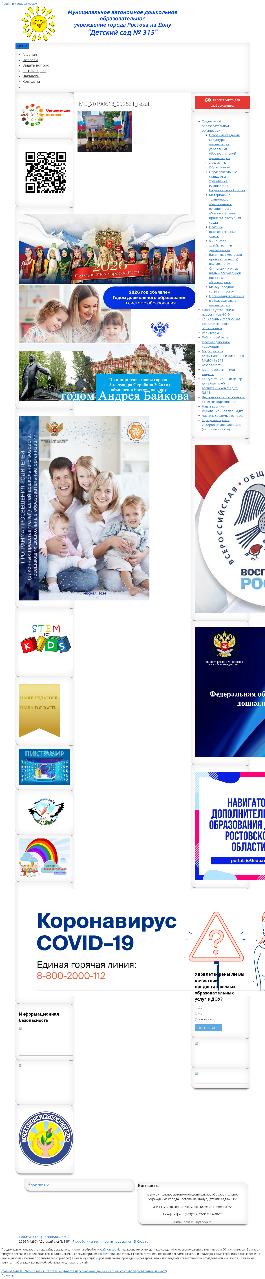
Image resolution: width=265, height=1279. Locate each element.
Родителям (210, 333)
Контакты (31, 81)
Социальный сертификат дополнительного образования (221, 323)
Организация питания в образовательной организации (226, 300)
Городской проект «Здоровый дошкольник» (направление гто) (221, 424)
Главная (30, 54)
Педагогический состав (227, 190)
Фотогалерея (34, 70)
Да (200, 1008)
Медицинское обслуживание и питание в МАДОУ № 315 (223, 355)
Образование (219, 167)
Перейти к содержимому (19, 4)
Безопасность (212, 365)
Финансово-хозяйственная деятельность (220, 245)
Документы (218, 162)
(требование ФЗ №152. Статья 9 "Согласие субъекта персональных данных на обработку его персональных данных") (84, 1271)
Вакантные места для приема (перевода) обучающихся (225, 259)
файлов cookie (110, 1249)
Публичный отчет (216, 337)
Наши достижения (216, 406)
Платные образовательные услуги (222, 231)
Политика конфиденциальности (44, 1237)
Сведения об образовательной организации (215, 126)
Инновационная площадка (223, 411)
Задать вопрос (36, 65)
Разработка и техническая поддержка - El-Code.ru (110, 1241)
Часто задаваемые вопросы (223, 415)
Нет (201, 1013)
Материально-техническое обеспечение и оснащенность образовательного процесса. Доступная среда (225, 208)
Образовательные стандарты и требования (223, 176)
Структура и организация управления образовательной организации (222, 149)
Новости (30, 59)
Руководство (218, 186)
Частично (205, 1019)
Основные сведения (224, 135)
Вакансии (31, 76)
